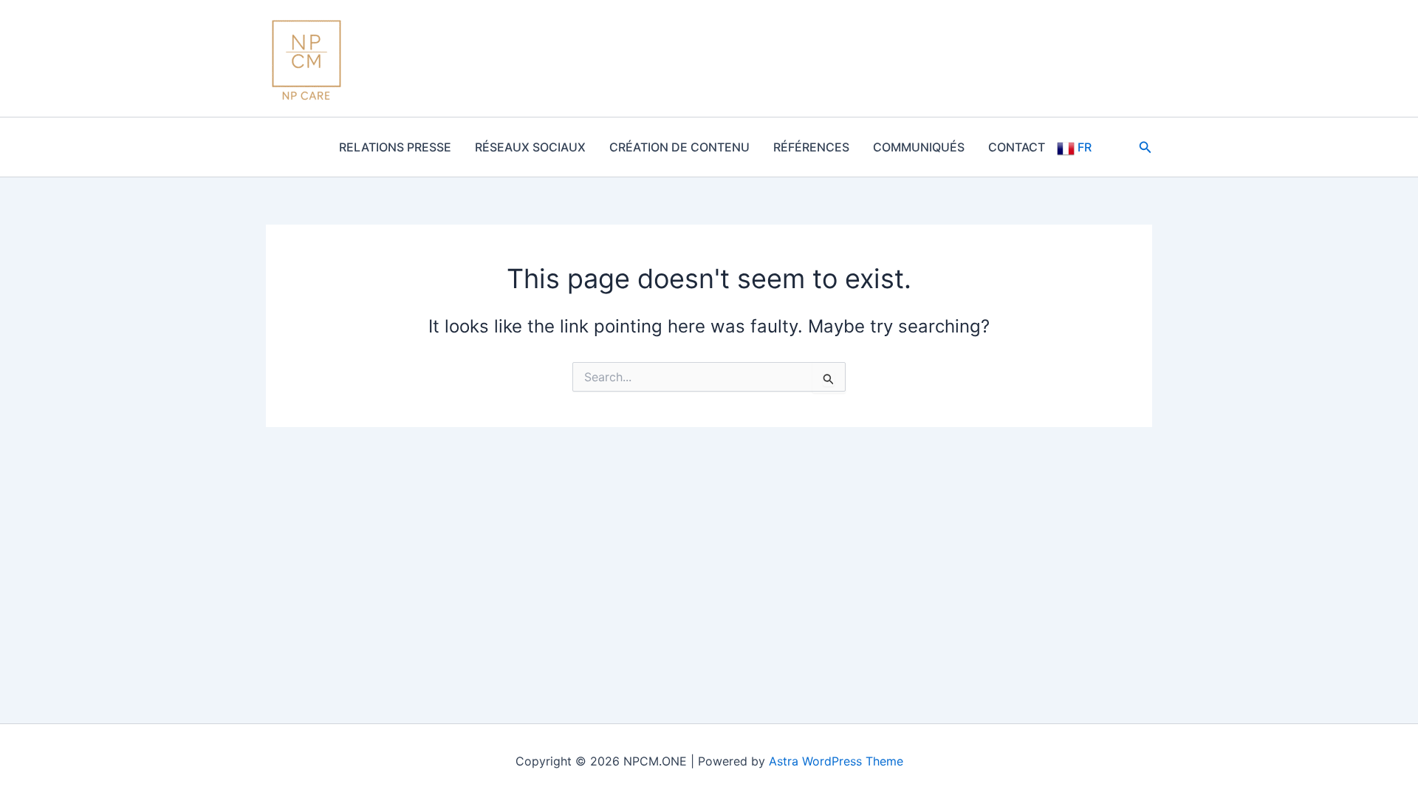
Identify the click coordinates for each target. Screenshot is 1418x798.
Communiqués (919, 147)
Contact (1016, 147)
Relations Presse (395, 147)
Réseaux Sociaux (530, 147)
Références (811, 147)
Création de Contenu (679, 147)
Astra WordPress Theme (836, 761)
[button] (1145, 147)
